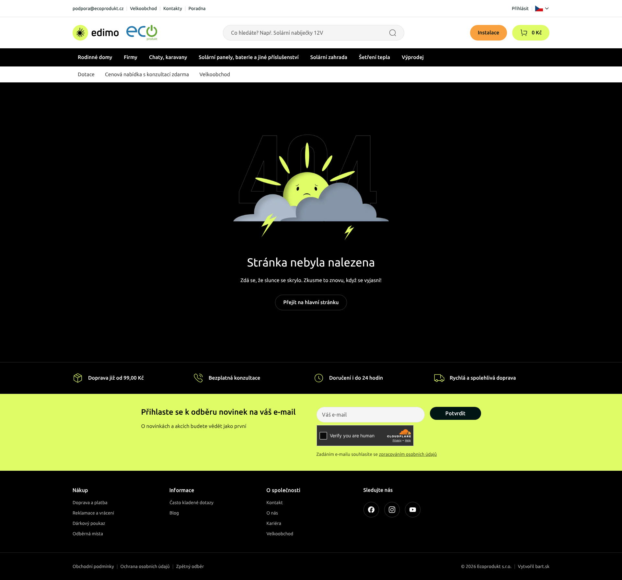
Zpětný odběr (190, 566)
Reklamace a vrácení (93, 512)
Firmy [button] (130, 57)
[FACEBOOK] (371, 509)
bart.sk (542, 566)
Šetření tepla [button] (374, 57)
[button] (524, 33)
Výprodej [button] (413, 57)
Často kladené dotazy (191, 502)
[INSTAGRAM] (392, 509)
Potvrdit (455, 413)
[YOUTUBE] (412, 509)
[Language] (542, 8)
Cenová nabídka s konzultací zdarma (147, 74)
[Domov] (115, 33)
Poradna (197, 8)
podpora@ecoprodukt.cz (98, 8)
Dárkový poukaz (89, 523)
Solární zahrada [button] (328, 57)
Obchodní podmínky (93, 566)
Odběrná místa (88, 533)
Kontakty (172, 8)
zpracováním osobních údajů (408, 454)
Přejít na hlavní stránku (311, 302)
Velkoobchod (143, 8)
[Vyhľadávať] (393, 33)
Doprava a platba (90, 502)
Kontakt (274, 502)
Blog (174, 512)
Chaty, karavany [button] (168, 57)
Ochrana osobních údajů (145, 566)
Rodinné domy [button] (95, 57)
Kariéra (273, 523)
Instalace (489, 33)
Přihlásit (520, 8)
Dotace (86, 74)
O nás (272, 512)
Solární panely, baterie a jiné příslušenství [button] (249, 57)
